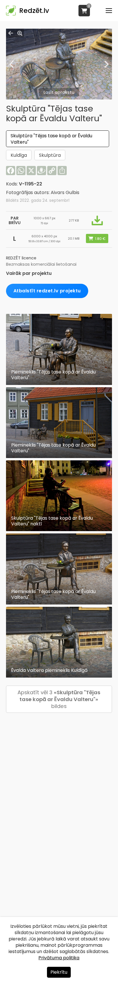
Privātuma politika (58, 957)
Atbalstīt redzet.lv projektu (47, 290)
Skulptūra (50, 155)
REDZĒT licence (21, 258)
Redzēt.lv (34, 10)
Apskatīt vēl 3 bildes (58, 699)
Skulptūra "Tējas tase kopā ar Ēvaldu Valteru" (51, 138)
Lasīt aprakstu (59, 92)
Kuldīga (19, 155)
